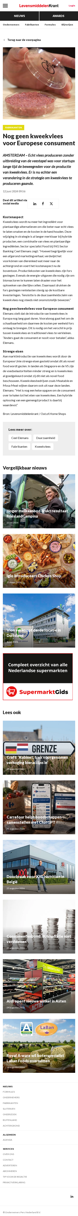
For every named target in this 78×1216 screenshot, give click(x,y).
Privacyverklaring (14, 1182)
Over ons (8, 1154)
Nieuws (19, 16)
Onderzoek (10, 1114)
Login (72, 5)
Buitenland (10, 1120)
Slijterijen (67, 24)
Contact (8, 1159)
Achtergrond (11, 1125)
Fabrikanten (32, 24)
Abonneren (10, 1171)
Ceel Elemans (20, 438)
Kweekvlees (43, 446)
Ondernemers (11, 24)
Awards (58, 16)
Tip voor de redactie (15, 1176)
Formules (50, 24)
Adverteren (10, 1165)
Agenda (7, 1139)
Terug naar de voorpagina (24, 39)
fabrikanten (19, 446)
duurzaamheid (45, 438)
